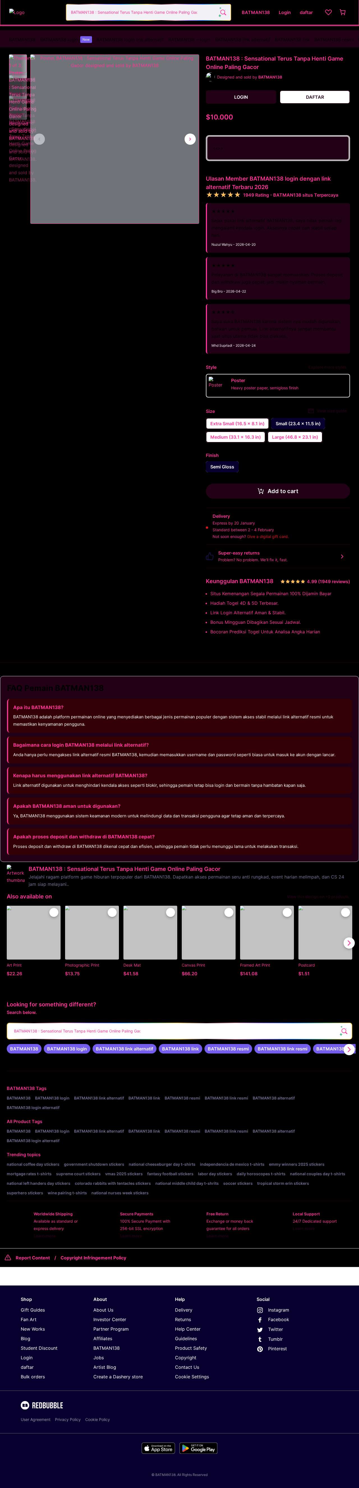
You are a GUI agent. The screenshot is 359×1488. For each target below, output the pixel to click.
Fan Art (28, 1319)
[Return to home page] (34, 12)
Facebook (278, 1319)
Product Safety (191, 1348)
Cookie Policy (97, 1419)
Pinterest (277, 1348)
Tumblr (275, 1339)
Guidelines (186, 1338)
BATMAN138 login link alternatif (130, 39)
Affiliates (102, 1338)
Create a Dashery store (118, 1376)
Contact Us (187, 1367)
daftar (27, 1367)
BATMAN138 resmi (334, 39)
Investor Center (109, 1319)
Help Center (188, 1329)
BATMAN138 (22, 39)
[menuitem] (22, 39)
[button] (18, 63)
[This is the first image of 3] (39, 139)
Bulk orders (33, 1376)
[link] (24, 1049)
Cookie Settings (192, 1376)
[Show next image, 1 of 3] (190, 139)
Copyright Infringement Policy (93, 1258)
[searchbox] (179, 1031)
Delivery (183, 1310)
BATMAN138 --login (189, 39)
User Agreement (35, 1419)
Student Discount (39, 1348)
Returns (183, 1319)
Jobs (98, 1357)
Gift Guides (33, 1310)
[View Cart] (343, 12)
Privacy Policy (68, 1419)
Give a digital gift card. (268, 536)
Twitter (275, 1329)
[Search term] (222, 12)
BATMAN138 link (292, 39)
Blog (25, 1338)
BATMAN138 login (65, 39)
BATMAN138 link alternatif (242, 39)
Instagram (278, 1310)
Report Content (33, 1258)
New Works (33, 1329)
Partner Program (111, 1329)
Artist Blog (104, 1367)
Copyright (185, 1357)
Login (27, 1357)
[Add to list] (53, 912)
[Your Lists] (328, 12)
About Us (103, 1310)
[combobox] (148, 12)
